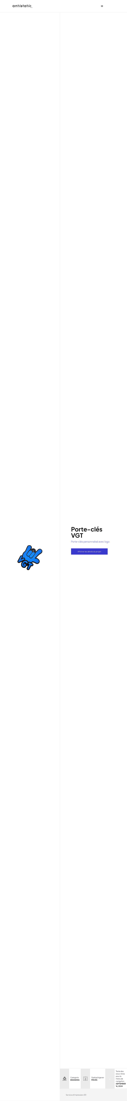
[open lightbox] (30, 556)
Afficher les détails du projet (89, 551)
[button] (102, 6)
